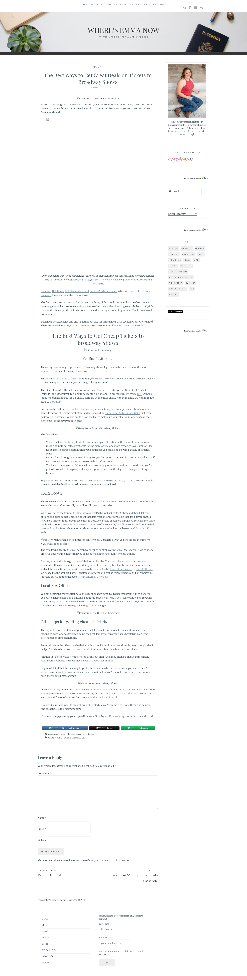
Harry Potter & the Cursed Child (122, 413)
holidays (175, 260)
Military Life (47, 956)
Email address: (105, 937)
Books (45, 944)
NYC (139, 393)
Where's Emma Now (123, 30)
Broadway (46, 295)
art (49, 738)
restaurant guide (181, 277)
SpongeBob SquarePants (103, 291)
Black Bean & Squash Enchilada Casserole (133, 876)
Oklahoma (58, 291)
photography (178, 271)
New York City (74, 302)
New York (57, 738)
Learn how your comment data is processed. (105, 860)
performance (74, 738)
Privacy (45, 963)
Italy (187, 260)
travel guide (177, 289)
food (201, 254)
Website (42, 840)
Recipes (125, 4)
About (95, 4)
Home (84, 4)
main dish (186, 266)
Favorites (159, 4)
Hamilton (46, 291)
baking (173, 248)
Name (42, 817)
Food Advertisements (191, 178)
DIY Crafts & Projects (51, 950)
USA (83, 738)
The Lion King (117, 306)
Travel (109, 4)
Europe (174, 254)
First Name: (104, 924)
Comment (44, 773)
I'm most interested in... (110, 951)
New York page (117, 716)
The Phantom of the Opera (93, 576)
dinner (199, 248)
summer (191, 283)
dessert (186, 248)
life (196, 260)
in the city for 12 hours (103, 697)
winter (173, 294)
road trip (175, 283)
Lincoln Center (144, 569)
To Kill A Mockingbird (77, 291)
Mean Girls (82, 524)
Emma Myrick (78, 734)
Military (141, 4)
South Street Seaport (121, 569)
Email (42, 829)
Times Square (125, 561)
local (173, 266)
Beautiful (55, 401)
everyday (188, 254)
